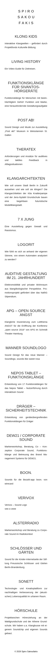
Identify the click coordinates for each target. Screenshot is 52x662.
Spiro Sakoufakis (30, 651)
